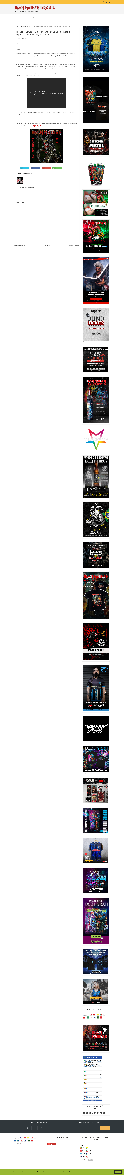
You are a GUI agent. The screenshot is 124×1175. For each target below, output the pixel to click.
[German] (94, 1015)
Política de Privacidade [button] (63, 1172)
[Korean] (95, 1018)
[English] (86, 1015)
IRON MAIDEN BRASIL (89, 1080)
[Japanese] (91, 1018)
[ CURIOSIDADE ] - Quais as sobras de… (92, 1078)
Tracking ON (97, 1100)
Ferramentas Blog (87, 1020)
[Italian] (101, 1015)
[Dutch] (105, 1015)
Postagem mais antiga (73, 245)
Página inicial (47, 245)
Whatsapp (58, 168)
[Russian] (84, 1018)
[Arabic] (98, 1018)
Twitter (25, 168)
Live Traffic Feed (92, 1057)
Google (48, 168)
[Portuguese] (88, 1018)
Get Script (87, 1100)
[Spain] (98, 1015)
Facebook (36, 168)
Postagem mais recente (20, 245)
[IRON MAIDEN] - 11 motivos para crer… (92, 1074)
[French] (91, 1015)
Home (17, 26)
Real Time (92, 1100)
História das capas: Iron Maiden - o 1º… (92, 1089)
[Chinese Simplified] (102, 1018)
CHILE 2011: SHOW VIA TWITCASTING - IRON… (90, 1085)
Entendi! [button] (118, 1172)
